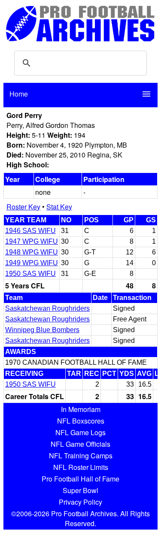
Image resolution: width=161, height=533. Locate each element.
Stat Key (59, 207)
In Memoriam (80, 409)
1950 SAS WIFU (30, 273)
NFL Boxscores (80, 421)
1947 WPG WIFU (31, 241)
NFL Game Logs (80, 432)
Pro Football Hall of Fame (80, 479)
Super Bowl (80, 490)
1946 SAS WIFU (30, 230)
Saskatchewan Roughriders (47, 308)
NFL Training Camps (80, 455)
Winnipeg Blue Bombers (42, 329)
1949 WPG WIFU (31, 262)
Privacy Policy (80, 502)
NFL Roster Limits (80, 467)
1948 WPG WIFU (31, 252)
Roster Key (23, 207)
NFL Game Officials (80, 444)
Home (18, 94)
